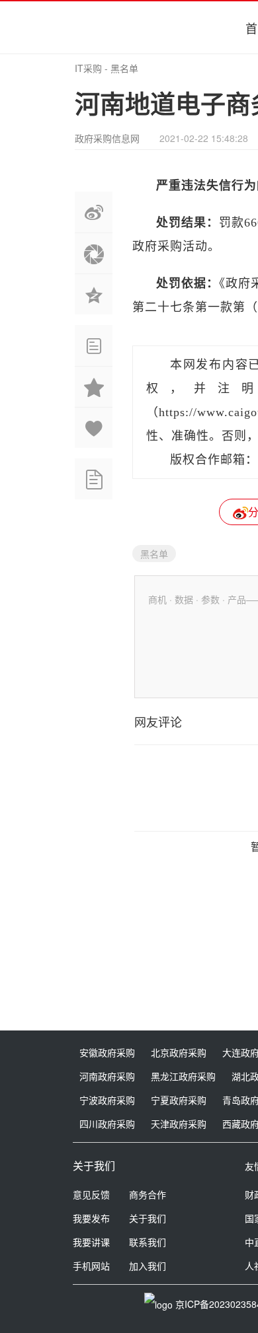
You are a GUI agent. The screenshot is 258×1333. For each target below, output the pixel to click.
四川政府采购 (107, 1123)
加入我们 (147, 1265)
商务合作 (147, 1194)
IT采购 (88, 68)
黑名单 (124, 68)
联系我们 (147, 1241)
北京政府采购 (178, 1052)
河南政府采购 (107, 1076)
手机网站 (91, 1265)
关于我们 (147, 1218)
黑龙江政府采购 (183, 1076)
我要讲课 (91, 1241)
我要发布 (91, 1218)
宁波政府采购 (107, 1099)
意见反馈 (91, 1194)
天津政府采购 (178, 1123)
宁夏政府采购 (178, 1099)
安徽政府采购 (107, 1052)
